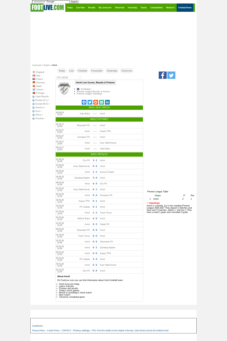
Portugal (40, 93)
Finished (82, 70)
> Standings (153, 203)
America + (40, 107)
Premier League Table (157, 191)
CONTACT (66, 330)
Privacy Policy (38, 330)
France (39, 79)
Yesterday (112, 70)
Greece (39, 89)
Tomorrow (126, 70)
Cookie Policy (53, 330)
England (40, 72)
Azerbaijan (86, 89)
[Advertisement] (113, 37)
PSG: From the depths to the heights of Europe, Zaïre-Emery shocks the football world (130, 330)
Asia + (38, 111)
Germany (40, 82)
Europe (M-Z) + (42, 104)
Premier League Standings (89, 93)
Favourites (96, 70)
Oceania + (40, 118)
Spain (39, 86)
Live (71, 70)
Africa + (39, 115)
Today (62, 70)
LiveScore (37, 325)
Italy (38, 75)
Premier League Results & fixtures (93, 91)
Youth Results (42, 96)
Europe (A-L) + (42, 100)
